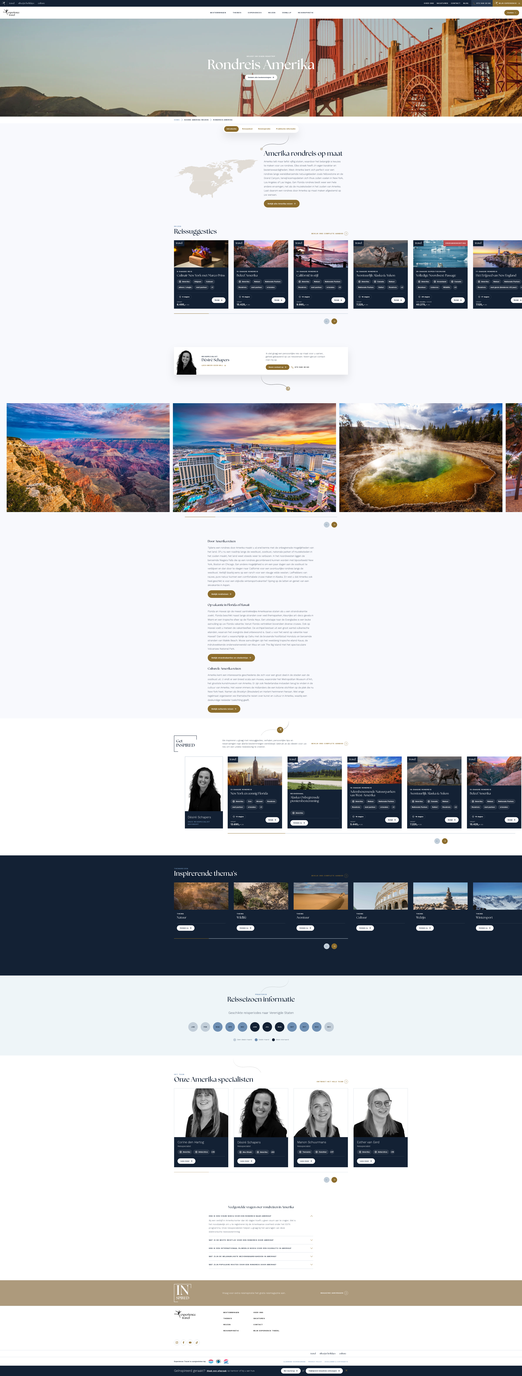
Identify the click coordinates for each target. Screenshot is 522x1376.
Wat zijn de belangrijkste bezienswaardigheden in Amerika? (242, 1256)
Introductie (231, 129)
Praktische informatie (286, 129)
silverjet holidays (26, 3)
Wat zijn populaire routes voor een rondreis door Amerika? (242, 1265)
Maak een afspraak (217, 1370)
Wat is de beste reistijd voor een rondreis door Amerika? (241, 1240)
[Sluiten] (346, 1371)
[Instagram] (177, 1342)
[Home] (3, 3)
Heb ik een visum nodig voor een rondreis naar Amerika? (240, 1216)
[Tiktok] (197, 1342)
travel (11, 3)
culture (41, 3)
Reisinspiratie (264, 129)
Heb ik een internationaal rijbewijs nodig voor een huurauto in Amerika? (250, 1248)
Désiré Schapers (199, 817)
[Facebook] (183, 1342)
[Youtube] (190, 1342)
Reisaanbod (247, 129)
